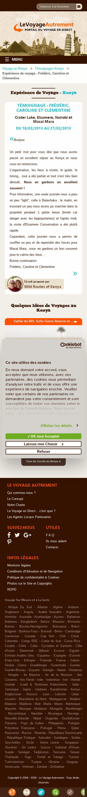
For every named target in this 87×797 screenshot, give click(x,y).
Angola (28, 612)
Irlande (75, 679)
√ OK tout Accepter (44, 436)
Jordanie (41, 689)
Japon (26, 689)
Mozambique (17, 713)
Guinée (75, 665)
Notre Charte (16, 505)
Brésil (75, 626)
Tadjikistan (41, 752)
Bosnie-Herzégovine (33, 626)
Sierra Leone (49, 742)
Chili (62, 636)
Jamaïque (12, 689)
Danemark (27, 650)
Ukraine (54, 762)
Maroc (58, 704)
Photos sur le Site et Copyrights (29, 583)
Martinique (73, 704)
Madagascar (57, 699)
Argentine (72, 612)
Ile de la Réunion (58, 675)
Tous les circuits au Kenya (43, 461)
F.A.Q (50, 535)
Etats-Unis (12, 660)
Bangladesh (29, 621)
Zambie (42, 766)
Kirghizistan (13, 694)
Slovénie (11, 747)
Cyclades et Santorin (56, 646)
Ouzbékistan (71, 718)
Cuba (33, 646)
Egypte (74, 650)
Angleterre (12, 612)
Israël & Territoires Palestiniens (43, 684)
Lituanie (10, 699)
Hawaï (61, 670)
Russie (26, 733)
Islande (10, 684)
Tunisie (74, 757)
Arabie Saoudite (49, 612)
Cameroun (12, 636)
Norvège (73, 713)
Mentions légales (19, 565)
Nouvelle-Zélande (17, 718)
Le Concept (15, 499)
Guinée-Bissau (15, 670)
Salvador (44, 737)
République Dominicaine (65, 733)
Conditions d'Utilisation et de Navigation (35, 571)
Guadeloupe (38, 665)
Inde (40, 679)
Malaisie (10, 704)
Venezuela (12, 766)
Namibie (37, 713)
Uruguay (72, 762)
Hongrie (13, 675)
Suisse (45, 747)
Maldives (25, 704)
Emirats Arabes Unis (19, 655)
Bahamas (73, 617)
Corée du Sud (51, 641)
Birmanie (74, 621)
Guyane (34, 670)
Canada (30, 636)
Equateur (43, 655)
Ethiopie (29, 660)
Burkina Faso (28, 631)
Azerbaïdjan (42, 617)
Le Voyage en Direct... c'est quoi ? (31, 511)
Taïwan (75, 752)
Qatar (75, 728)
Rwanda (40, 733)
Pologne (74, 723)
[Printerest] (10, 543)
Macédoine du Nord (32, 699)
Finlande (46, 660)
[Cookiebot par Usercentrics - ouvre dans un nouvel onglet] (61, 345)
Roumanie (12, 733)
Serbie (75, 737)
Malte (47, 704)
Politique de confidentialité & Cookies (33, 577)
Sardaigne (61, 737)
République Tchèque (21, 737)
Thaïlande (12, 757)
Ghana (9, 665)
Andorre (73, 607)
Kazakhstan (58, 689)
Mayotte (10, 708)
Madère (75, 699)
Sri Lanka (29, 747)
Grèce (22, 665)
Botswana (59, 626)
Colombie (11, 641)
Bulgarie (10, 631)
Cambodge (72, 631)
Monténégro (74, 708)
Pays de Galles (32, 723)
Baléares (11, 621)
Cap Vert (47, 636)
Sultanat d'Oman (67, 747)
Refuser (43, 451)
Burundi (46, 631)
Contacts (52, 547)
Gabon (75, 660)
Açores (59, 617)
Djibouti (44, 650)
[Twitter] (17, 536)
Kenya (75, 689)
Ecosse (59, 650)
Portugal (46, 728)
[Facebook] (9, 536)
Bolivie (9, 626)
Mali (38, 704)
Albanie (42, 607)
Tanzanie (59, 752)
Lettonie (60, 694)
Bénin (58, 631)
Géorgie (48, 670)
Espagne (60, 655)
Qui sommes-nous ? (21, 493)
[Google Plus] (28, 536)
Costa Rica (72, 641)
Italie (75, 684)
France (61, 660)
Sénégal (23, 752)
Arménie (10, 617)
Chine (75, 636)
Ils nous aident (56, 541)
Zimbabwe (57, 766)
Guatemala (58, 665)
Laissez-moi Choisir (41, 444)
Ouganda (51, 718)
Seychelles (12, 742)
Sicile (30, 742)
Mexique (25, 708)
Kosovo (32, 694)
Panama (10, 723)
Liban (75, 694)
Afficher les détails (56, 425)
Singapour (72, 742)
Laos (46, 694)
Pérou (62, 728)
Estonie (74, 655)
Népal (37, 718)
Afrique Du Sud (20, 607)
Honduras (75, 670)
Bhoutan (58, 621)
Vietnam (28, 766)
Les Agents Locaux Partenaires (29, 517)
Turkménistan (14, 762)
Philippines (56, 723)
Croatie (10, 646)
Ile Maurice (32, 675)
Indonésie (53, 679)
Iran (65, 679)
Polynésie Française (20, 728)
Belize (45, 621)
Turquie (36, 762)
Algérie (58, 607)
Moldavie (40, 708)
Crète (22, 646)
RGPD (11, 589)
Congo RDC (29, 641)
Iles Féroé (27, 679)
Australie (25, 617)
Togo (27, 757)
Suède (9, 752)
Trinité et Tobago (50, 757)
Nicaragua (55, 713)
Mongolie (56, 708)
